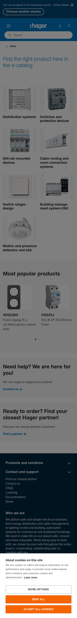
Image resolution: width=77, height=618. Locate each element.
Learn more (30, 577)
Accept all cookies (38, 609)
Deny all (38, 599)
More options (38, 589)
